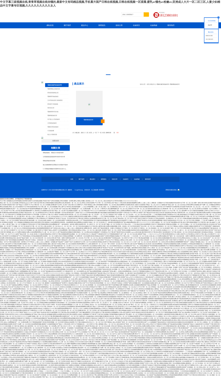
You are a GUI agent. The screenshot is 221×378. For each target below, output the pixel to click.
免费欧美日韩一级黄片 (90, 228)
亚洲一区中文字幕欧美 (33, 287)
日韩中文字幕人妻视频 (96, 324)
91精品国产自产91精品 (96, 277)
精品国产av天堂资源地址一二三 (178, 351)
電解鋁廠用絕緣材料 (54, 85)
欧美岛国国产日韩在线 (122, 212)
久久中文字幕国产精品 (80, 255)
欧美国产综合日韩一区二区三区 (145, 226)
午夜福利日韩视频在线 (21, 359)
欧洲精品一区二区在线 (145, 263)
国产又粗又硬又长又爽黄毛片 (74, 205)
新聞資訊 (101, 25)
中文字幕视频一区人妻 (30, 230)
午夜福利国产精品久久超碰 (190, 324)
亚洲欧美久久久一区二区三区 (39, 269)
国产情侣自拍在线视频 (209, 263)
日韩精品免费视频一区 (110, 216)
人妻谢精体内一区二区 (162, 226)
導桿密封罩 (50, 108)
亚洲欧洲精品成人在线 (60, 338)
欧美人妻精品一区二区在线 (198, 251)
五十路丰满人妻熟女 (18, 326)
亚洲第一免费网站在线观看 (123, 377)
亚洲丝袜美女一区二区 (62, 263)
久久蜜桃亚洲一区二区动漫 (211, 244)
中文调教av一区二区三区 (190, 224)
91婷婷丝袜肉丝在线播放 (68, 291)
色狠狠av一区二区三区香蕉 (98, 336)
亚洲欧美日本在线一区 (110, 316)
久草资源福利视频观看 (14, 218)
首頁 (148, 84)
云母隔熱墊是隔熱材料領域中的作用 (54, 157)
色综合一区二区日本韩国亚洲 (99, 304)
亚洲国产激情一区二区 (36, 261)
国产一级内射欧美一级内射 (66, 224)
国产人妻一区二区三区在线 (129, 234)
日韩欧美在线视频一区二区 (173, 224)
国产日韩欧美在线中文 (118, 330)
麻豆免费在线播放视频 (110, 226)
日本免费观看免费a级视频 (67, 318)
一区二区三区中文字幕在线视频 (47, 289)
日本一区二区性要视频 (210, 351)
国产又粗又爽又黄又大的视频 (138, 297)
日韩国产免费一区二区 (133, 269)
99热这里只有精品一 (31, 240)
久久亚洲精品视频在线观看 (17, 336)
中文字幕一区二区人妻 (128, 300)
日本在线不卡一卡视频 (142, 369)
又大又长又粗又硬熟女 (53, 332)
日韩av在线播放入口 (97, 265)
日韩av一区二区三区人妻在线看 (92, 230)
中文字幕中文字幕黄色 (193, 283)
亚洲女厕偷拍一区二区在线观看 (66, 302)
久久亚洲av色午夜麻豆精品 (14, 281)
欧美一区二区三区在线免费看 (40, 253)
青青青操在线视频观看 (189, 371)
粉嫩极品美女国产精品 (161, 275)
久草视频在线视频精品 (23, 222)
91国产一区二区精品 (64, 330)
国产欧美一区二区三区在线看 (32, 267)
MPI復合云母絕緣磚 (53, 119)
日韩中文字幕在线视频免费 (60, 234)
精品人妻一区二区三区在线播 (9, 203)
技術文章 (119, 25)
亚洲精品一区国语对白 (213, 267)
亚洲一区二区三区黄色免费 (48, 248)
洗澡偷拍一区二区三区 (158, 228)
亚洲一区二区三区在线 (67, 332)
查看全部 (55, 141)
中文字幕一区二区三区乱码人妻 (123, 371)
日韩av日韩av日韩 (80, 248)
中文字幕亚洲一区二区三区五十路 (33, 283)
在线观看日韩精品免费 (93, 248)
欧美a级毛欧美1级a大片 (155, 208)
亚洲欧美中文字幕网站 (23, 318)
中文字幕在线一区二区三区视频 (40, 205)
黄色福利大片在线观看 (210, 289)
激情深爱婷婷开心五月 (94, 255)
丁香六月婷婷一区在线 (113, 244)
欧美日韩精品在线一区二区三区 (77, 338)
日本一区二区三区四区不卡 (205, 371)
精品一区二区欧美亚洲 (211, 259)
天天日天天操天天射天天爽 (83, 342)
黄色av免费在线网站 (144, 326)
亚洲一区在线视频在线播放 (146, 283)
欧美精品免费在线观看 (179, 293)
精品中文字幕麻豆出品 (78, 361)
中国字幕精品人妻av (90, 205)
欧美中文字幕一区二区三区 (185, 203)
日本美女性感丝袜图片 (194, 232)
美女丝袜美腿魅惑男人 (202, 248)
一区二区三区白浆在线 (141, 214)
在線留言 (136, 25)
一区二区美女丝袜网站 (95, 338)
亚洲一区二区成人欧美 (30, 234)
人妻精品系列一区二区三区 (88, 359)
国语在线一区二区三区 (136, 255)
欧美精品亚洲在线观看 (140, 261)
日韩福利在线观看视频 (200, 355)
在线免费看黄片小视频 (93, 263)
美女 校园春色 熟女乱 (98, 334)
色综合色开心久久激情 (101, 365)
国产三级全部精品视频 (101, 353)
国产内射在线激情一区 (212, 312)
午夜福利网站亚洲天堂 (107, 377)
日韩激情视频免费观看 (175, 375)
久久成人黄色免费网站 (183, 279)
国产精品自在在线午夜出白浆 (153, 212)
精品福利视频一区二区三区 (149, 238)
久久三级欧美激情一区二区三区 (82, 334)
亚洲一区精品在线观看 (150, 357)
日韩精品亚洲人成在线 (21, 255)
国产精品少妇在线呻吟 (83, 349)
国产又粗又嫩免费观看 (83, 312)
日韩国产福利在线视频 (130, 283)
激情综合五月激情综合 (128, 281)
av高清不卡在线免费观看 (59, 230)
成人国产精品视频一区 (31, 338)
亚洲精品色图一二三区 (39, 273)
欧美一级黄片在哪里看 (188, 236)
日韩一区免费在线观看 (86, 250)
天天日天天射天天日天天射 (80, 287)
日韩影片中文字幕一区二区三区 (137, 208)
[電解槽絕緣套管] (89, 104)
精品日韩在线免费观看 (143, 224)
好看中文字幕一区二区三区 (123, 359)
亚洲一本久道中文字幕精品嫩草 (154, 367)
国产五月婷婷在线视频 (156, 342)
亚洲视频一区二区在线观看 (96, 285)
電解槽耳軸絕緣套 (52, 96)
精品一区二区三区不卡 (207, 363)
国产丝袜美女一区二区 (139, 377)
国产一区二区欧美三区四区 (212, 257)
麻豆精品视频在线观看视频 (106, 212)
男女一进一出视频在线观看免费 (203, 338)
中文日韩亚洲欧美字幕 (186, 228)
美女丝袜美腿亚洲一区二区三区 (192, 322)
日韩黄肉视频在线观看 (30, 308)
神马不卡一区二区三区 (96, 224)
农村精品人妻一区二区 (89, 214)
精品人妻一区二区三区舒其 (172, 342)
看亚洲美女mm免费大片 (142, 318)
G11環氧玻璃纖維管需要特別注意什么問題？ (55, 169)
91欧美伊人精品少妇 (122, 297)
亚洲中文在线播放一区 (204, 208)
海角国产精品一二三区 (145, 234)
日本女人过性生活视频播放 (22, 314)
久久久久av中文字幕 (158, 234)
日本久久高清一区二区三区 (154, 248)
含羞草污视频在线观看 (191, 226)
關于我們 (67, 25)
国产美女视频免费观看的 (128, 222)
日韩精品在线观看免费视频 (57, 269)
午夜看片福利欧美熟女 (169, 220)
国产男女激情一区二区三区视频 (133, 314)
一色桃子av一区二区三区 (7, 269)
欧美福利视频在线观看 (52, 265)
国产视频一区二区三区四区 (112, 224)
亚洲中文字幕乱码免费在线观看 (17, 244)
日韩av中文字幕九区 (108, 273)
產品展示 (92, 179)
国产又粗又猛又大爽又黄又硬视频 (24, 259)
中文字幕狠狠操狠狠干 (113, 234)
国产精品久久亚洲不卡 (23, 205)
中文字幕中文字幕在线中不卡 (184, 355)
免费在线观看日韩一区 (82, 224)
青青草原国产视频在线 (23, 357)
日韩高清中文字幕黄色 (14, 298)
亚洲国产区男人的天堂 (155, 206)
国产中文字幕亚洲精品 (23, 236)
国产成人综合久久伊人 (65, 326)
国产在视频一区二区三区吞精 (49, 208)
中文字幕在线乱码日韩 (190, 306)
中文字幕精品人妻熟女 (176, 226)
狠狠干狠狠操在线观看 (50, 261)
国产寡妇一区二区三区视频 (17, 224)
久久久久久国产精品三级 (35, 312)
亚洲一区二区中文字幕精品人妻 (177, 285)
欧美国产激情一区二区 (172, 228)
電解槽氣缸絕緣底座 (53, 89)
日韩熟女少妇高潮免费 (90, 218)
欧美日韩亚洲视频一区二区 (100, 283)
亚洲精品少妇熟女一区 (149, 330)
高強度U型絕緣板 (52, 104)
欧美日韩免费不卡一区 (30, 257)
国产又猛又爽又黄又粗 (214, 253)
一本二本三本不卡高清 (66, 255)
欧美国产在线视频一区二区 (190, 367)
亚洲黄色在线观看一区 (9, 222)
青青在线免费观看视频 (56, 253)
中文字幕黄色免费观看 (173, 246)
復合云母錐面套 (52, 134)
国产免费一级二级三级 (105, 347)
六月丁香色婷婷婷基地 (86, 220)
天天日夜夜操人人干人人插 (212, 330)
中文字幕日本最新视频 (138, 338)
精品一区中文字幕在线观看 (8, 242)
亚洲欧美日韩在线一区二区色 (65, 279)
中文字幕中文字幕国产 (136, 212)
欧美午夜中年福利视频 (112, 285)
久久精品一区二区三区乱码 (199, 238)
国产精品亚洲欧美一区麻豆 (106, 228)
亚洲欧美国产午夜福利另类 (124, 257)
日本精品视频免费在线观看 (39, 236)
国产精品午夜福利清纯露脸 (112, 275)
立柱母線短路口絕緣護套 (55, 100)
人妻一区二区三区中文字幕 (44, 316)
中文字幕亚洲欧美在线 (105, 251)
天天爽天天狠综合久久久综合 (160, 267)
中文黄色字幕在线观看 (51, 363)
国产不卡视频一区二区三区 (17, 226)
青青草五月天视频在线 (42, 210)
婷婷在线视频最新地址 (155, 259)
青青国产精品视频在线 (134, 328)
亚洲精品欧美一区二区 (126, 261)
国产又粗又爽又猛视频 (66, 357)
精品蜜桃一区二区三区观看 (14, 343)
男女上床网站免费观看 (124, 210)
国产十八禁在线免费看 (197, 361)
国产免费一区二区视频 (207, 205)
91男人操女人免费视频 (7, 322)
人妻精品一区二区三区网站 (210, 322)
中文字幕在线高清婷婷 (30, 206)
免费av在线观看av (182, 244)
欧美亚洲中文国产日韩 (165, 240)
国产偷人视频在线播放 (161, 363)
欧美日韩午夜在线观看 (70, 314)
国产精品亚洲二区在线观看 (172, 287)
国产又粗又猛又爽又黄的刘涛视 (110, 298)
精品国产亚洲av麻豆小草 (169, 297)
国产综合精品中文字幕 (18, 287)
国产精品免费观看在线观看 (68, 295)
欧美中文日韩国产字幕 (206, 324)
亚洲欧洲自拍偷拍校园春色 (10, 212)
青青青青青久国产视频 (123, 248)
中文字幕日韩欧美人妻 (79, 367)
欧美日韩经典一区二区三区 (188, 208)
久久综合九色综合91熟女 (126, 375)
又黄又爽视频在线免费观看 (104, 345)
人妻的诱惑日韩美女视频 (138, 248)
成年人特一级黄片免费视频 (37, 359)
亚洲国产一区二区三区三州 (65, 300)
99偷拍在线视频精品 (183, 259)
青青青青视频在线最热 (195, 281)
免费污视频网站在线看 (126, 285)
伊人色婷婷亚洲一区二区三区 (55, 355)
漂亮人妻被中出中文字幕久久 (84, 279)
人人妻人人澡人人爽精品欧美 (74, 228)
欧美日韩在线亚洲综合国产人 (140, 322)
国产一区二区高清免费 (83, 208)
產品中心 (84, 25)
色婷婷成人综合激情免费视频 (51, 291)
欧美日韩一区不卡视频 (92, 361)
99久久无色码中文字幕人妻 (122, 361)
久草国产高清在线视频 (140, 206)
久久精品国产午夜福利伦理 (97, 234)
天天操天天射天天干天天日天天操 (35, 275)
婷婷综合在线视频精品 (68, 306)
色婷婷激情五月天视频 (187, 214)
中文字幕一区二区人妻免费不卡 (179, 210)
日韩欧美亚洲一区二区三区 (33, 250)
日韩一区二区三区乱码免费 (199, 349)
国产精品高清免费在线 (183, 298)
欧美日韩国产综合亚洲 (197, 240)
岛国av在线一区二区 (205, 367)
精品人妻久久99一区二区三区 (124, 206)
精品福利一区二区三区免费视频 (116, 253)
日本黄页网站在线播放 (192, 205)
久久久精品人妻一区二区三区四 (205, 291)
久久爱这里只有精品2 (116, 283)
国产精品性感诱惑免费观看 (163, 293)
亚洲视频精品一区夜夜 (203, 318)
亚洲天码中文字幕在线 (76, 218)
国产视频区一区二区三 (59, 251)
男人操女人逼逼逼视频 (44, 257)
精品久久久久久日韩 (33, 345)
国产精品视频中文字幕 (196, 269)
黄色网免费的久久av (82, 244)
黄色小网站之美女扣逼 (7, 255)
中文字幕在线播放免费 (127, 334)
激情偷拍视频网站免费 (133, 203)
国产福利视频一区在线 (59, 212)
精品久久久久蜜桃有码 (169, 259)
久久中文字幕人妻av (116, 355)
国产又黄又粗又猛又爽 (52, 357)
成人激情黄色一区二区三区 (33, 326)
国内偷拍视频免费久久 (27, 210)
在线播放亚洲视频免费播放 (147, 216)
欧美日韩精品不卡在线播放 (60, 257)
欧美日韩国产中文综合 (103, 240)
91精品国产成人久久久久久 (172, 248)
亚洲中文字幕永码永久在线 (188, 246)
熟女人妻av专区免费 (203, 250)
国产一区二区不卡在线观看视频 (79, 277)
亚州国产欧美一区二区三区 (198, 253)
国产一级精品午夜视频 (193, 242)
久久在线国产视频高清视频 (8, 246)
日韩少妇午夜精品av (117, 326)
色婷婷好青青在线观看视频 (139, 230)
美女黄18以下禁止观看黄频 (95, 375)
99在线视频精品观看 (35, 291)
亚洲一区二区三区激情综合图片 (9, 300)
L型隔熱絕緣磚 (52, 123)
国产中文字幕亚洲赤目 (145, 316)
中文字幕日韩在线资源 (161, 291)
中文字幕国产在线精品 (57, 214)
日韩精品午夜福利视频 (47, 277)
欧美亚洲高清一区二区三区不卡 (97, 363)
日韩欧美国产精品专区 (183, 349)
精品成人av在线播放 (123, 246)
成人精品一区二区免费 (108, 206)
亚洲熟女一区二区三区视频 (150, 279)
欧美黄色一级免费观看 (66, 222)
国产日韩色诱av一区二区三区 (179, 289)
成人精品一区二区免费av (49, 326)
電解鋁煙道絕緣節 (52, 127)
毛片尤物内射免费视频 (197, 210)
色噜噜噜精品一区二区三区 (48, 287)
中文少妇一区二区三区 (184, 220)
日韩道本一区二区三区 (151, 240)
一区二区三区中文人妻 (113, 334)
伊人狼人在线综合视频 (37, 367)
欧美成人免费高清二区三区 (177, 283)
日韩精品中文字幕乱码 (62, 285)
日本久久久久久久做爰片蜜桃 (26, 316)
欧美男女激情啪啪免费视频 (77, 263)
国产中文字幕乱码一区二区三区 (187, 308)
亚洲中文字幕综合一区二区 (142, 228)
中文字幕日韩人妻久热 (204, 222)
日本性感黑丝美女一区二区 (74, 269)
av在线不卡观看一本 (51, 304)
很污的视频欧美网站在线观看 (53, 314)
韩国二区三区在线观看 (16, 206)
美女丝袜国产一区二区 (93, 261)
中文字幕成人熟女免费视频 (196, 345)
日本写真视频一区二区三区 (212, 293)
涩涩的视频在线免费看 (151, 253)
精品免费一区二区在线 (36, 220)
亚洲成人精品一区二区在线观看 (107, 246)
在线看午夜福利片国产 (9, 205)
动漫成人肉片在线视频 (7, 271)
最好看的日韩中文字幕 (149, 232)
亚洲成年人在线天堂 (114, 369)
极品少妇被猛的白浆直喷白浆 (67, 320)
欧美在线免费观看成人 (125, 271)
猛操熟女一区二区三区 (14, 365)
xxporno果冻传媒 (136, 232)
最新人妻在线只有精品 (54, 244)
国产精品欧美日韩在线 (169, 212)
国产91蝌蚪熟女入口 (128, 308)
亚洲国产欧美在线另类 (21, 220)
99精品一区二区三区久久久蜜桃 (155, 205)
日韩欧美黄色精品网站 (29, 228)
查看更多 (103, 121)
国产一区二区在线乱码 (20, 208)
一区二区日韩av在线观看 (36, 255)
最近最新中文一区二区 (142, 308)
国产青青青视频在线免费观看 (15, 240)
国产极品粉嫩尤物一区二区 (59, 246)
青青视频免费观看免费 (176, 216)
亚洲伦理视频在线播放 (112, 236)
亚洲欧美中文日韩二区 (57, 205)
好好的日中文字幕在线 (203, 236)
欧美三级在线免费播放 (155, 244)
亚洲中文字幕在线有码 (110, 242)
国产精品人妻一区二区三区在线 (175, 205)
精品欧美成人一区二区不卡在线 (29, 300)
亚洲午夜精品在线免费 (29, 365)
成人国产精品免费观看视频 (92, 271)
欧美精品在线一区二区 (51, 336)
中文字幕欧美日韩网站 (160, 324)
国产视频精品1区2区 (141, 244)
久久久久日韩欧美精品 (155, 261)
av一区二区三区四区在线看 (61, 361)
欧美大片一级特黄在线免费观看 (111, 222)
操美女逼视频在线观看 (53, 275)
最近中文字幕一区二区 (186, 314)
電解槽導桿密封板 (52, 111)
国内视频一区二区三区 (184, 261)
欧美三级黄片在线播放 (168, 257)
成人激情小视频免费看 (102, 343)
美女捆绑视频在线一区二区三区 (117, 208)
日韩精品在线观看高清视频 (181, 253)
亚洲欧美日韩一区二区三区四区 (87, 310)
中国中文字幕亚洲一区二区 (181, 240)
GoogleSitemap (79, 190)
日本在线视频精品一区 (64, 373)
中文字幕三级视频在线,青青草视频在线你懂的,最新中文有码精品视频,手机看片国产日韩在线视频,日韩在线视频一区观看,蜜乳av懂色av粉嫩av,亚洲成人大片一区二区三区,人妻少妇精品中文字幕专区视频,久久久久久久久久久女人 (69, 201)
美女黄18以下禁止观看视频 (85, 295)
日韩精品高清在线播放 (211, 295)
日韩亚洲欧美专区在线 (196, 289)
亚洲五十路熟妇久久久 (158, 326)
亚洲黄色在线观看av (206, 336)
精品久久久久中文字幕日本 (37, 293)
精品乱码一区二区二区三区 (202, 326)
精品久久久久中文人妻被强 (64, 216)
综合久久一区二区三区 (64, 226)
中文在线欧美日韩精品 (95, 242)
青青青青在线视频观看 (209, 285)
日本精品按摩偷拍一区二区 (175, 263)
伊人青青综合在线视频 (64, 287)
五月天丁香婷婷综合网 (157, 271)
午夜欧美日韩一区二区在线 (185, 212)
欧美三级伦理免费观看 (137, 273)
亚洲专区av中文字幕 (104, 330)
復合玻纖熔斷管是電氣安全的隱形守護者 (55, 165)
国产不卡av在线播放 (154, 257)
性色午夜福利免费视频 (155, 220)
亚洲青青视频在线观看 (185, 302)
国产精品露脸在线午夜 (175, 222)
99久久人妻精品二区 (67, 273)
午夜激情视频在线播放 (116, 314)
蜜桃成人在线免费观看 (52, 222)
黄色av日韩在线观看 (88, 203)
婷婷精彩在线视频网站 (112, 312)
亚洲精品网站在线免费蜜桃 (48, 224)
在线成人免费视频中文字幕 (30, 218)
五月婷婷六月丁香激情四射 (48, 300)
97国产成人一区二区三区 (49, 377)
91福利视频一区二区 (214, 314)
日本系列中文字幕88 (162, 216)
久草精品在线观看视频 (27, 251)
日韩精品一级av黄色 (48, 281)
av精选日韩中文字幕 (90, 240)
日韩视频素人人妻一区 (93, 206)
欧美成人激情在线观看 (80, 363)
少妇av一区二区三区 (207, 242)
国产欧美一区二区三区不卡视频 (15, 377)
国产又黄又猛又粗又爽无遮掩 (15, 275)
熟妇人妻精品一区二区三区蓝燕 (160, 289)
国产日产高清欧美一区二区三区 (178, 281)
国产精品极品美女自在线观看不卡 (118, 220)
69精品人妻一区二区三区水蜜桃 (141, 210)
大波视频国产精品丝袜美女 (157, 322)
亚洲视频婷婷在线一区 (195, 285)
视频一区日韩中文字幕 (43, 214)
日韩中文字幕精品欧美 (158, 224)
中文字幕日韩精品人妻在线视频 (16, 340)
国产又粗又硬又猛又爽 (7, 259)
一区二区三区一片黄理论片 (209, 206)
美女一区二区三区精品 (21, 261)
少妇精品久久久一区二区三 (169, 230)
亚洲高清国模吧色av (209, 281)
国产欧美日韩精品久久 (208, 283)
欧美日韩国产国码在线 (17, 265)
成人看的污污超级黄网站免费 (159, 281)
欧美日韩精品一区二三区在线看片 (95, 267)
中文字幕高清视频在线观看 (135, 253)
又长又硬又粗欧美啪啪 (7, 304)
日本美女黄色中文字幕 (201, 214)
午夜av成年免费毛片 (125, 312)
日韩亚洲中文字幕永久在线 (197, 373)
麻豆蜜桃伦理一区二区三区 (97, 244)
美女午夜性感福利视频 (190, 222)
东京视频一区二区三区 (118, 269)
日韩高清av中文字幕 (173, 214)
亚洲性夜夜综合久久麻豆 (172, 234)
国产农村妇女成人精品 (57, 228)
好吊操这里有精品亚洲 (150, 336)
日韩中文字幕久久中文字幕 (132, 238)
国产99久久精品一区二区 (30, 302)
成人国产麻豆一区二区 (132, 304)
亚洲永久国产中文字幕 (85, 283)
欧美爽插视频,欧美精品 (53, 293)
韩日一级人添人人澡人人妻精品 (31, 216)
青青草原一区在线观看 (61, 281)
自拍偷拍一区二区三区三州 (166, 353)
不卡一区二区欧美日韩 (77, 330)
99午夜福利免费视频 (33, 208)
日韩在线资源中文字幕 (90, 269)
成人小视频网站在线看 (174, 318)
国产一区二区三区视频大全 (18, 279)
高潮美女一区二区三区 (150, 255)
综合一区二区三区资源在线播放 (37, 244)
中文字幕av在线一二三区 (128, 224)
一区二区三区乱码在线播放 (80, 226)
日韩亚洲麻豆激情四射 (188, 265)
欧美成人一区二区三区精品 (28, 289)
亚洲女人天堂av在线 (9, 357)
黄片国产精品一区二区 (56, 210)
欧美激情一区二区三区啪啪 (166, 373)
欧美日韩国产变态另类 (129, 265)
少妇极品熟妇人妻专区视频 (94, 316)
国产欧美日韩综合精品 (142, 281)
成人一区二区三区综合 (106, 259)
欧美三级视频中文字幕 (163, 330)
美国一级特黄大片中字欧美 (25, 242)
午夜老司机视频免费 (94, 281)
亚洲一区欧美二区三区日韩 (126, 226)
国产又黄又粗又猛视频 (101, 314)
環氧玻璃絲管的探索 (49, 161)
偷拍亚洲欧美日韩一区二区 (20, 293)
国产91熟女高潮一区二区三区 (45, 259)
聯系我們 (170, 25)
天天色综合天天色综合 (169, 349)
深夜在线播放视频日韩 (165, 238)
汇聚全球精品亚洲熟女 (74, 230)
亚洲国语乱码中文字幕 (44, 212)
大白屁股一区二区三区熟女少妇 (144, 351)
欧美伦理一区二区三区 (21, 353)
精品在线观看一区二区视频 (93, 297)
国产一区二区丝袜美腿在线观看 (97, 369)
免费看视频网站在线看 (79, 259)
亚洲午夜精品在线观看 (67, 322)
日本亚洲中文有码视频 (205, 216)
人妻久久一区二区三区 (185, 230)
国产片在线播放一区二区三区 (145, 275)
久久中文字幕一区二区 (167, 269)
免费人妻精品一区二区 (50, 220)
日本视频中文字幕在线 (165, 253)
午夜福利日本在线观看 (138, 359)
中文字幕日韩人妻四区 (96, 226)
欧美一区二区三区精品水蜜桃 (35, 336)
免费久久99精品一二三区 (95, 216)
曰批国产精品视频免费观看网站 (158, 375)
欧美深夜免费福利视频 (188, 287)
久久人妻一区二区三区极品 (80, 304)
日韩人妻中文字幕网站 (188, 291)
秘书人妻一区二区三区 (162, 283)
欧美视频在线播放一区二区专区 (106, 205)
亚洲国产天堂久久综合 (147, 363)
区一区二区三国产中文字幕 (145, 265)
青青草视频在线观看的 (9, 318)
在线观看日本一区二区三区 (26, 375)
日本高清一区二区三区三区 (155, 302)
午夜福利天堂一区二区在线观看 (74, 271)
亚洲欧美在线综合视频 (80, 216)
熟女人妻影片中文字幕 (204, 273)
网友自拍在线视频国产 (93, 232)
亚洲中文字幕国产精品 (44, 230)
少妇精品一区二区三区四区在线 (147, 373)
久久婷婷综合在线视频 (151, 343)
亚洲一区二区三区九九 (14, 228)
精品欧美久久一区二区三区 (109, 263)
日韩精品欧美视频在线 (195, 244)
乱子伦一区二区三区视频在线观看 (128, 216)
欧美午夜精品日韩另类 (179, 255)
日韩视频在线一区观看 (151, 361)
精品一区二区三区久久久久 (125, 242)
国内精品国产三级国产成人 (74, 212)
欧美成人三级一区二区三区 (8, 316)
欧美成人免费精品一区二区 (165, 355)
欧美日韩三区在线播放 (90, 246)
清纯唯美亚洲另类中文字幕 (46, 351)
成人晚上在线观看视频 (188, 248)
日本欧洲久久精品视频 (46, 338)
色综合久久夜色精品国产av (147, 277)
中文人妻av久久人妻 (80, 300)
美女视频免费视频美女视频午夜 (150, 269)
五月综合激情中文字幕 (97, 312)
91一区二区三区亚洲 (154, 230)
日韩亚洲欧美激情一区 (132, 250)
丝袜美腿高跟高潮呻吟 (43, 228)
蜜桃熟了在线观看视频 (52, 283)
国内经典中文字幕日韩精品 (107, 210)
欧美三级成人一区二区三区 (14, 277)
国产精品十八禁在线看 (119, 203)
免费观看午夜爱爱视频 (101, 295)
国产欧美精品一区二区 (163, 250)
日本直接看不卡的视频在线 (66, 248)
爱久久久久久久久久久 (144, 222)
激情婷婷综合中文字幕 (13, 251)
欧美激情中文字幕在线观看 (202, 369)
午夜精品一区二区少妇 (161, 265)
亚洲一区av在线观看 (16, 267)
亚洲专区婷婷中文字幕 (29, 214)
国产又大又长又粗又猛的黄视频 (147, 353)
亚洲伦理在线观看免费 (169, 298)
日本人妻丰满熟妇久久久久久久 (150, 328)
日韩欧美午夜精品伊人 (62, 240)
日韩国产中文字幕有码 (190, 375)
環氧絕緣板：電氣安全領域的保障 (53, 152)
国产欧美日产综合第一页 (61, 218)
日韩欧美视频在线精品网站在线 (54, 203)
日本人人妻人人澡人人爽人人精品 (205, 365)
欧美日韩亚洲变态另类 (38, 222)
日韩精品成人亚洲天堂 (50, 320)
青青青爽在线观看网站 (83, 302)
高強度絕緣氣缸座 (52, 92)
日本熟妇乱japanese (24, 203)
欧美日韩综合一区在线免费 (107, 257)
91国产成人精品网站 (100, 293)
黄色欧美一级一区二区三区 (73, 203)
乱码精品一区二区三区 (109, 338)
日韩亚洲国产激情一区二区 (205, 310)
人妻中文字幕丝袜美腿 (169, 261)
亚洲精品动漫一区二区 (118, 250)
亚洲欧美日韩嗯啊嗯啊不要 (177, 242)
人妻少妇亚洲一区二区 (50, 226)
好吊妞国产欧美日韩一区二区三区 (190, 206)
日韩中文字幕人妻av (201, 234)
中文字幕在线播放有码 (169, 203)
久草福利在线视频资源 (169, 244)
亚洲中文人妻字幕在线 (187, 316)
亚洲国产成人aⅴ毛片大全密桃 (130, 277)
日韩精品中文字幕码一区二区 (124, 228)
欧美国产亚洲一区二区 (109, 230)
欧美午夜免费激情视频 (97, 275)
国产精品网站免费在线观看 (202, 212)
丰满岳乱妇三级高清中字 (22, 304)
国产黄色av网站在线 (175, 291)
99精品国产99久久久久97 (91, 210)
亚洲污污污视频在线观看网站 (50, 295)
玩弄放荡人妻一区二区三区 (68, 310)
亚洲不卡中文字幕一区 (162, 306)
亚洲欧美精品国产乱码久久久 (160, 210)
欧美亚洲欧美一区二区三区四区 (34, 373)
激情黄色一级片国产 (22, 306)
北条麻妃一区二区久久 (126, 267)
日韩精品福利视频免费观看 (17, 248)
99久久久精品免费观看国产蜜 (203, 228)
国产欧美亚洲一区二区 (123, 338)
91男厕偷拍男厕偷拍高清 (79, 369)
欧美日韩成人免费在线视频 (148, 250)
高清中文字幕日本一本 (110, 289)
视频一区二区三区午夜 (159, 263)
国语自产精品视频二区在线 (157, 347)
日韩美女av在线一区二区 (26, 369)
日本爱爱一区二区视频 (23, 253)
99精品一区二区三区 (94, 222)
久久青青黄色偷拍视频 (90, 212)
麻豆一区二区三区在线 (49, 216)
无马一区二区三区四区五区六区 (205, 265)
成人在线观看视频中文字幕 (28, 263)
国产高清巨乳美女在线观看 (122, 232)
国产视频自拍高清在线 (195, 353)
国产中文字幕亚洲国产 (205, 226)
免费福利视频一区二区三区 (77, 375)
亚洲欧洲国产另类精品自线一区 (113, 238)
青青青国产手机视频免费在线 (110, 261)
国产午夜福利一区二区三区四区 (201, 343)
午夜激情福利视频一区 (12, 371)
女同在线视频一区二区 (173, 365)
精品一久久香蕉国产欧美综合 (139, 220)
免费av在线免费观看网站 (33, 232)
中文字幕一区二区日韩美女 (103, 203)
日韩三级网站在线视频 (132, 363)
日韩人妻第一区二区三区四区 (134, 240)
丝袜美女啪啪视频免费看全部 (197, 320)
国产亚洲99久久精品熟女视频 (68, 283)
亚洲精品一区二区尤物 (209, 218)
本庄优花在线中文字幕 (33, 224)
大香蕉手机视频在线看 (29, 298)
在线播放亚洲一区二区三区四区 (195, 357)
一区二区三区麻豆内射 (55, 236)
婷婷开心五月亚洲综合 (188, 234)
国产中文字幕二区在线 (13, 210)
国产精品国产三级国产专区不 (65, 242)
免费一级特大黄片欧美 (201, 203)
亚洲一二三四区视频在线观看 (157, 214)
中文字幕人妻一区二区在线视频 (47, 206)
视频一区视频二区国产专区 (177, 267)
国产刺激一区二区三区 (191, 216)
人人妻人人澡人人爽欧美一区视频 (151, 203)
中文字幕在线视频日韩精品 (123, 310)
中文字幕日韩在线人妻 (18, 330)
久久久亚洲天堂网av (190, 250)
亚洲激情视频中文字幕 (17, 373)
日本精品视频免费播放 (178, 340)
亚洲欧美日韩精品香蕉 (73, 359)
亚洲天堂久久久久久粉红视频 (127, 306)
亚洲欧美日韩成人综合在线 (186, 359)
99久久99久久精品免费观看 (48, 334)
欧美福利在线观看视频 (180, 304)
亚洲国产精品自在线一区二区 (28, 212)
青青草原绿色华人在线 (48, 267)
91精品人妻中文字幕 (24, 320)
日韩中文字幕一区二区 (97, 302)
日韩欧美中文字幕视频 (46, 218)
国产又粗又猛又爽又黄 (37, 203)
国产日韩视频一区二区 (99, 342)
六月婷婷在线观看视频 (113, 342)
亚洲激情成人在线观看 (65, 367)
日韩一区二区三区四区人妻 (116, 304)
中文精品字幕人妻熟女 (202, 342)
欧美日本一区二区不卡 (121, 259)
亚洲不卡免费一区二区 (20, 324)
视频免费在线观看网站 (64, 377)
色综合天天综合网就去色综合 (181, 238)
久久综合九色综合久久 (173, 316)
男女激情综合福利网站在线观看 (168, 273)
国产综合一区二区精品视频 (138, 246)
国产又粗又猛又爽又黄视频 (67, 208)
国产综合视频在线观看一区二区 (73, 210)
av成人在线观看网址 (183, 251)
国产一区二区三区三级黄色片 (106, 214)
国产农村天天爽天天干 (142, 218)
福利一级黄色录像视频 (165, 255)
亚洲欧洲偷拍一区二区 (79, 232)
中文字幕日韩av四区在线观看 (179, 277)
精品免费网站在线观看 (124, 205)
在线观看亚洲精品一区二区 (205, 246)
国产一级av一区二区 (174, 265)
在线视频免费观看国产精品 (142, 285)
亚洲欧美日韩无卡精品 (13, 263)
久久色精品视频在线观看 (164, 304)
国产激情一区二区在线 (174, 236)
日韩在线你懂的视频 (67, 293)
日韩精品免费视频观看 (166, 295)
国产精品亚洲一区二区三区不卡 (124, 218)
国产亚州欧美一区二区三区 (67, 349)
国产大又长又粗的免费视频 (116, 363)
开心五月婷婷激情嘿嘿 (172, 369)
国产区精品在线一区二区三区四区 (156, 310)
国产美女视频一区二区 (47, 328)
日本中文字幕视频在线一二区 (80, 324)
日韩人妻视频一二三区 (198, 220)
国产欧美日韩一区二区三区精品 (132, 295)
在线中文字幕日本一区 (143, 300)
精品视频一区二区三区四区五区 (79, 234)
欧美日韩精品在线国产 (98, 236)
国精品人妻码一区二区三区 (146, 293)
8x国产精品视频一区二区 (62, 340)
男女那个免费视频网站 (21, 271)
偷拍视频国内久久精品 (21, 332)
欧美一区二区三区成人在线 (143, 236)
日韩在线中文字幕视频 (14, 214)
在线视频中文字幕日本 (83, 336)
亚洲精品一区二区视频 (187, 326)
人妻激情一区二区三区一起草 (188, 273)
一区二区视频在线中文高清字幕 (82, 326)
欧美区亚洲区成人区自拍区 (206, 224)
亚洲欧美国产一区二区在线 (102, 279)
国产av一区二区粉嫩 (111, 302)
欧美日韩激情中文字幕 (36, 353)
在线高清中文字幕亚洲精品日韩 (103, 371)
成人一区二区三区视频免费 (181, 295)
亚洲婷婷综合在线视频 (170, 359)
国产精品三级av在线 (38, 314)
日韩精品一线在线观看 (80, 273)
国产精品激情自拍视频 (65, 232)
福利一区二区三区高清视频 (44, 361)
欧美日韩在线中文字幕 (38, 304)
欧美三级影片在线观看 (138, 205)
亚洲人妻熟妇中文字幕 (175, 275)
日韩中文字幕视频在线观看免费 (31, 295)
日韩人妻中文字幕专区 (64, 206)
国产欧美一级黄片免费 (62, 238)
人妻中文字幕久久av (177, 250)
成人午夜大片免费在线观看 (31, 277)
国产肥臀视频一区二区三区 (63, 369)
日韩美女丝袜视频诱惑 (169, 251)
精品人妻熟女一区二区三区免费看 (188, 297)
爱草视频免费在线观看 (20, 310)
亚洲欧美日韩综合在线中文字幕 (170, 328)
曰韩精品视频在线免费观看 (47, 302)
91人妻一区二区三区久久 (49, 232)
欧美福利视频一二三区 (79, 206)
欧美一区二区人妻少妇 (175, 310)
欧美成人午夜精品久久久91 (46, 308)
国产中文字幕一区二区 (73, 251)
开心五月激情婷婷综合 (44, 246)
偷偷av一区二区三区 (127, 298)
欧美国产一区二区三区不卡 (212, 240)
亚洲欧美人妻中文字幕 (179, 300)
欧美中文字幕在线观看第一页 (158, 218)
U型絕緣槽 (50, 130)
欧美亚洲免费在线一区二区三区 (83, 357)
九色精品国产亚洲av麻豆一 (110, 271)
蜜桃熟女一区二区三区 (118, 279)
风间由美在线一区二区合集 (13, 216)
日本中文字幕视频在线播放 (141, 271)
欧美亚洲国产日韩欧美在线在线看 (68, 220)
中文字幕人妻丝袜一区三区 (178, 232)
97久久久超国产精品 (16, 234)
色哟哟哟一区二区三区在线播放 (51, 250)
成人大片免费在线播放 (19, 232)
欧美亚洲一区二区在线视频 (46, 240)
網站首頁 (50, 25)
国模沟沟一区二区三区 (175, 218)
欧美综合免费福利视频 (99, 253)
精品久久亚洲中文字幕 (45, 343)
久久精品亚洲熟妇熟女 (44, 234)
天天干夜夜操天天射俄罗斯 (170, 206)
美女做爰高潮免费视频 (62, 308)
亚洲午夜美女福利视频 (178, 357)
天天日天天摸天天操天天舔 (120, 251)
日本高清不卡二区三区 (16, 230)
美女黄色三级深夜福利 (163, 232)
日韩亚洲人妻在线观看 (17, 355)
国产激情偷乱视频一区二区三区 (196, 267)
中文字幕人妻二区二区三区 (96, 332)
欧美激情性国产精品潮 (95, 273)
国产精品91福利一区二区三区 (28, 238)
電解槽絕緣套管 (52, 115)
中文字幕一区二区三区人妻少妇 (93, 238)
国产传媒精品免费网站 (16, 285)
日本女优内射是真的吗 (122, 255)
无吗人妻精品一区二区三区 (159, 222)
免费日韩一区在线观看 (83, 236)
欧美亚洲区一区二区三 (16, 283)
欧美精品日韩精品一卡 (209, 232)
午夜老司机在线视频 (159, 365)
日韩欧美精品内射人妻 (12, 238)
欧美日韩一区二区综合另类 (46, 238)
